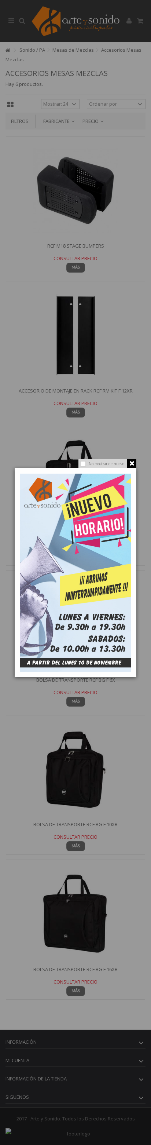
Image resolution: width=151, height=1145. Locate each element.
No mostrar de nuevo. (107, 463)
